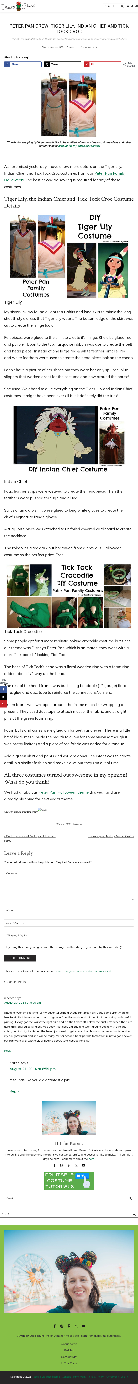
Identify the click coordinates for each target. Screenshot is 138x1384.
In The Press (69, 1363)
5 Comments (89, 47)
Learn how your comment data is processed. (83, 971)
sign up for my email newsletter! (79, 145)
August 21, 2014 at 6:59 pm (33, 1068)
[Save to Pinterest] (3, 703)
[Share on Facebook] (3, 689)
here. (92, 1159)
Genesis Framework (74, 1376)
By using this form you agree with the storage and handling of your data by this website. (63, 947)
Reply (8, 1050)
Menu (134, 6)
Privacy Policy (96, 1376)
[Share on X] (3, 696)
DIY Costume (74, 824)
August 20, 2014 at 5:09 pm (22, 1002)
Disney (60, 824)
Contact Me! (69, 1357)
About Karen (69, 1344)
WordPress (112, 1376)
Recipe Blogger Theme (46, 1376)
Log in (124, 1376)
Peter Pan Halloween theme (64, 792)
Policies (69, 1350)
